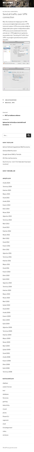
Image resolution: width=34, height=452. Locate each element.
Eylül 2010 (6, 279)
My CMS (8, 2)
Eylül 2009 (6, 324)
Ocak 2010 (6, 309)
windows (5, 435)
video (4, 431)
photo (5, 413)
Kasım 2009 (7, 316)
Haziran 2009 (7, 335)
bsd (4, 390)
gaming (5, 401)
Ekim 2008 (6, 364)
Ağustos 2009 (7, 327)
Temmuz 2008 (7, 372)
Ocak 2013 (6, 227)
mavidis (14, 11)
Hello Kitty (6, 405)
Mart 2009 (6, 346)
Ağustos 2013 (7, 216)
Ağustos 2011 (7, 253)
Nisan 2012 (6, 235)
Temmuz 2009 (7, 331)
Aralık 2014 (6, 201)
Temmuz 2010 (7, 286)
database (6, 394)
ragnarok (5, 420)
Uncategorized (11, 100)
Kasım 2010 (6, 272)
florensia (5, 398)
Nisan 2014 (6, 212)
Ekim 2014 (6, 209)
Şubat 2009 (6, 349)
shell (4, 424)
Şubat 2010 (6, 305)
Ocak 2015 (6, 198)
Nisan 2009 (6, 342)
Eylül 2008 (6, 368)
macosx (8, 102)
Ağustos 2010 (7, 283)
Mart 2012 (6, 238)
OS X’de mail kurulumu (10, 158)
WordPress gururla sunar (10, 447)
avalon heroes (7, 387)
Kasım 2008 (7, 361)
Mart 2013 (6, 223)
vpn (13, 102)
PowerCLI (6, 416)
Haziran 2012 (7, 231)
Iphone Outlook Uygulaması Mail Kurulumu (16, 147)
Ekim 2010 (6, 275)
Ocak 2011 (6, 268)
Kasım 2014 (6, 205)
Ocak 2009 (6, 353)
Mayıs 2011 (6, 264)
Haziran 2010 (7, 290)
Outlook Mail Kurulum (10, 151)
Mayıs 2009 (6, 338)
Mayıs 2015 (6, 194)
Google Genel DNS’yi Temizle (12, 154)
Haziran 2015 (7, 190)
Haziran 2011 (7, 261)
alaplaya (5, 383)
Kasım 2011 (6, 246)
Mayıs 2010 (6, 294)
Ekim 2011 (6, 249)
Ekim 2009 (6, 320)
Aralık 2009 (6, 312)
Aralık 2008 (6, 357)
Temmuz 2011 (7, 257)
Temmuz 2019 (7, 186)
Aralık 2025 (6, 183)
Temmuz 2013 (7, 220)
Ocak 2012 (6, 242)
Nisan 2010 (6, 298)
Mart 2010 (6, 301)
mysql (5, 409)
